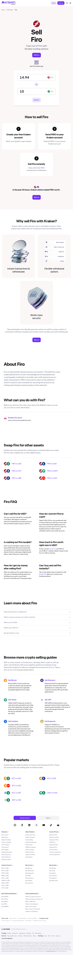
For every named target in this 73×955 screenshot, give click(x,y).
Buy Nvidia (52, 868)
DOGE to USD (6, 880)
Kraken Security (30, 835)
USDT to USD (52, 793)
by (6, 929)
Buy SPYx (4, 904)
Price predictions (54, 854)
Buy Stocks (53, 865)
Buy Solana (28, 880)
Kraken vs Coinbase (31, 911)
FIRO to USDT (52, 471)
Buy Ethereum (29, 870)
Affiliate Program (30, 847)
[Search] (67, 3)
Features (5, 832)
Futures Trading (6, 842)
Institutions (5, 847)
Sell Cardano (13, 721)
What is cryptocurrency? (33, 896)
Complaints (29, 857)
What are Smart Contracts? (33, 899)
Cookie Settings (22, 918)
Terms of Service (6, 920)
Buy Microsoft (53, 880)
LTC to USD (5, 888)
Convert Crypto (7, 865)
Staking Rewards (7, 852)
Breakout (28, 933)
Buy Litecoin (29, 883)
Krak (45, 936)
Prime (49, 936)
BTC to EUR (51, 778)
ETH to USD (5, 870)
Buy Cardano (29, 878)
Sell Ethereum (50, 680)
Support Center (30, 854)
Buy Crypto (5, 835)
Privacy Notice (13, 918)
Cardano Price (53, 845)
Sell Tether (12, 700)
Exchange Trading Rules (18, 920)
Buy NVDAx (5, 896)
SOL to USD (16, 793)
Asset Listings (29, 849)
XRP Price (52, 842)
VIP (33, 933)
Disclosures (28, 920)
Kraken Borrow (6, 857)
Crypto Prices (54, 832)
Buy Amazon (53, 875)
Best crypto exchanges (32, 909)
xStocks (20, 936)
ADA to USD (5, 883)
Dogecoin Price (54, 840)
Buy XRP (28, 875)
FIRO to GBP (16, 478)
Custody (58, 936)
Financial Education (32, 893)
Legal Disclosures (51, 951)
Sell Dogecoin (50, 721)
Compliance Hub (43, 918)
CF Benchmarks (27, 936)
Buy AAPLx (5, 901)
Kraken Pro (15, 933)
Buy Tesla (52, 870)
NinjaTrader (22, 933)
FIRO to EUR (52, 464)
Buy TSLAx (5, 899)
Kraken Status (29, 852)
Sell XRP (48, 700)
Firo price (52, 549)
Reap (34, 936)
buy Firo (43, 574)
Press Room (29, 845)
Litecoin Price (53, 849)
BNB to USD (5, 875)
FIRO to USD (16, 464)
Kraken (9, 933)
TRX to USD (5, 885)
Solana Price (53, 847)
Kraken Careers (30, 837)
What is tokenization (31, 904)
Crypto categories (55, 852)
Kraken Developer (30, 842)
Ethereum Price (54, 837)
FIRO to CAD (52, 478)
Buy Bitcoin (28, 868)
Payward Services (12, 936)
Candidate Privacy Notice (39, 920)
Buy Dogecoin (29, 873)
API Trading (5, 849)
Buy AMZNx (5, 906)
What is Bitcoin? (30, 901)
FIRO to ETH (16, 471)
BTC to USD (16, 778)
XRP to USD (16, 800)
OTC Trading (5, 845)
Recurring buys (6, 854)
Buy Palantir (53, 878)
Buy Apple (52, 873)
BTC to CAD (16, 785)
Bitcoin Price (53, 835)
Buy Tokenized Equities (9, 893)
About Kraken (30, 832)
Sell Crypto (5, 837)
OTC (53, 936)
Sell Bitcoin (12, 680)
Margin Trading (6, 840)
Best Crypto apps (30, 906)
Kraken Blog (29, 840)
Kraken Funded (6, 859)
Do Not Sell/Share (32, 918)
